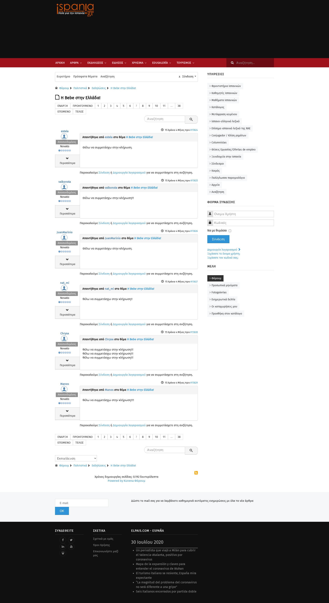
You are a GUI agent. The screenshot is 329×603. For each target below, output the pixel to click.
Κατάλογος (218, 107)
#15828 (194, 332)
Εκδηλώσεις (95, 62)
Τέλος (79, 111)
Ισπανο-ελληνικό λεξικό (226, 121)
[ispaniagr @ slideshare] (63, 553)
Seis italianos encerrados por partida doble (166, 591)
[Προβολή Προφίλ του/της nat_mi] (65, 289)
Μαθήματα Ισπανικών (224, 100)
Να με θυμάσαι (217, 230)
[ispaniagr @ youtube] (71, 546)
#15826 (194, 231)
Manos (64, 384)
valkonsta (64, 181)
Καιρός (216, 170)
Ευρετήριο (63, 76)
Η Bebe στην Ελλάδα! (139, 137)
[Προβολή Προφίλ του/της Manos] (65, 390)
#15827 (194, 281)
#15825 (194, 180)
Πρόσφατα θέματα (85, 76)
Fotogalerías (219, 292)
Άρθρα (74, 62)
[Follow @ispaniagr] (71, 540)
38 (179, 106)
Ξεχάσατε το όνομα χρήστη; (223, 253)
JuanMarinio (65, 232)
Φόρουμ (216, 278)
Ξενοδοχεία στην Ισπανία (226, 156)
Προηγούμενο (83, 106)
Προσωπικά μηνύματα (224, 285)
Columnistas (219, 142)
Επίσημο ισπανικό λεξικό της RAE (231, 128)
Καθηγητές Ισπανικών (224, 93)
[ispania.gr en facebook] (63, 540)
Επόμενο (63, 111)
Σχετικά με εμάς (103, 538)
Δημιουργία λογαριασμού (129, 172)
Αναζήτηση (108, 76)
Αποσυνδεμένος (67, 142)
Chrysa (64, 333)
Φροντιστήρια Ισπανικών (226, 86)
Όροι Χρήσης (101, 545)
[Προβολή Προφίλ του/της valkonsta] (65, 188)
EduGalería (160, 62)
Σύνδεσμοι (218, 163)
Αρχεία (216, 185)
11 (164, 106)
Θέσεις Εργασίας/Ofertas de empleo (234, 149)
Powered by (115, 480)
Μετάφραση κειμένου (224, 114)
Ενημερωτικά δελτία (223, 299)
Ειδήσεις (117, 62)
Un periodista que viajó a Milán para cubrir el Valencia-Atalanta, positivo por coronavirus (166, 554)
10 (156, 106)
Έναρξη (62, 106)
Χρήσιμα (137, 62)
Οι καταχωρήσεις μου (224, 306)
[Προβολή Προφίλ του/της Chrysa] (65, 339)
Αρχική (60, 62)
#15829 (194, 382)
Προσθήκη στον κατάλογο (227, 313)
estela (65, 131)
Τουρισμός (184, 62)
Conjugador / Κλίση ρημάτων (229, 135)
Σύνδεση (104, 172)
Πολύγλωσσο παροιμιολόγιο (228, 177)
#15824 (194, 130)
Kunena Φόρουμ (134, 480)
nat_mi (64, 283)
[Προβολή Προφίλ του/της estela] (65, 137)
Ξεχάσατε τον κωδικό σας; (222, 257)
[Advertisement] (202, 29)
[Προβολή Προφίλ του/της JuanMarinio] (65, 238)
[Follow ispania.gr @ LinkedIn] (63, 546)
